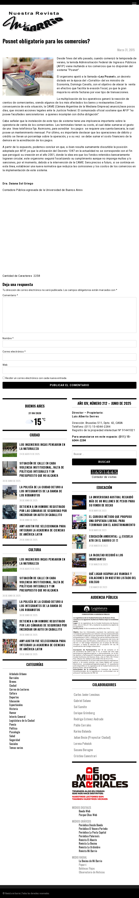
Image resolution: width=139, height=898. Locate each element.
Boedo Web (84, 811)
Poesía (12, 724)
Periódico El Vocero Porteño (93, 829)
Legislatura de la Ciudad (22, 720)
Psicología (14, 732)
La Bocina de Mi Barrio (90, 861)
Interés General (17, 717)
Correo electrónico (14, 351)
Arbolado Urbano (17, 674)
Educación (14, 701)
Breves (12, 682)
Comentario (10, 295)
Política (13, 728)
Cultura (13, 693)
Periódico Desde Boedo (91, 825)
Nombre (8, 338)
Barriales (14, 678)
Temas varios (16, 748)
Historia (13, 709)
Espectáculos (16, 705)
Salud (12, 736)
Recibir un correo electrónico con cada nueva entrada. (36, 378)
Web (5, 364)
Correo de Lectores (19, 689)
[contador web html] (104, 472)
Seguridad (14, 740)
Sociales (13, 744)
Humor (12, 713)
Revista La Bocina (88, 843)
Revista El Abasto (88, 840)
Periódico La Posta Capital (92, 832)
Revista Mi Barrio (88, 851)
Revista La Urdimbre (89, 847)
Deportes (14, 697)
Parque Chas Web (88, 815)
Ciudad (12, 685)
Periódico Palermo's (89, 836)
